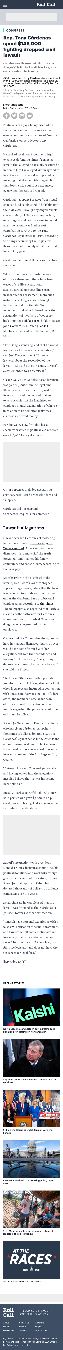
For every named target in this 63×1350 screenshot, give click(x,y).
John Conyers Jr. (14, 326)
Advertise (39, 1322)
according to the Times (38, 603)
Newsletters (8, 1330)
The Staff (23, 1330)
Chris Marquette (14, 105)
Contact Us (24, 1322)
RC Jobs (38, 1326)
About (6, 1322)
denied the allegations (36, 260)
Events (6, 1326)
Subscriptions (41, 1330)
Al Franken (43, 331)
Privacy (22, 1326)
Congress (15, 30)
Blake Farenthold (35, 320)
